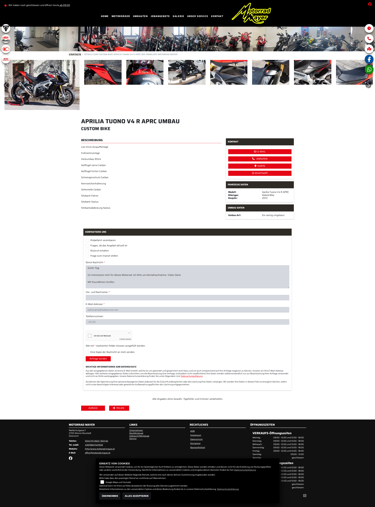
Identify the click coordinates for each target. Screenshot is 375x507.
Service (133, 438)
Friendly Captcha (125, 339)
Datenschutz (196, 439)
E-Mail (262, 151)
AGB (192, 431)
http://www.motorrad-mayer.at (100, 448)
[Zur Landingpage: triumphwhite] (5, 28)
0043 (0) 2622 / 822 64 (96, 441)
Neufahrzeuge (136, 433)
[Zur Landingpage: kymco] (5, 49)
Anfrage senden (98, 358)
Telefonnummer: (95, 316)
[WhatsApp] (369, 69)
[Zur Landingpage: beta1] (5, 38)
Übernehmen (110, 496)
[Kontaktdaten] (369, 38)
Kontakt (217, 16)
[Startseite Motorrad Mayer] (251, 16)
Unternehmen (136, 430)
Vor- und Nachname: (98, 292)
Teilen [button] (120, 408)
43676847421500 (94, 444)
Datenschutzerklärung (192, 376)
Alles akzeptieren (136, 496)
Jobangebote (160, 16)
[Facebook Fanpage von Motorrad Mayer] (370, 4)
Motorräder (121, 16)
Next (368, 85)
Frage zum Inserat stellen (104, 255)
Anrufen (261, 159)
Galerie (178, 16)
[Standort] (369, 49)
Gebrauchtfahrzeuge (139, 436)
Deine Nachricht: (95, 262)
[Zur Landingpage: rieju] (5, 59)
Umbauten (140, 16)
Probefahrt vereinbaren (103, 240)
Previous (7, 85)
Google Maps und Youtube (118, 482)
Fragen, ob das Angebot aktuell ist (108, 245)
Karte (261, 166)
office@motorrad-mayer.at (97, 452)
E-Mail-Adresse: (95, 304)
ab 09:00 (64, 5)
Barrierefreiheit (197, 447)
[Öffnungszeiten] (369, 28)
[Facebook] (369, 59)
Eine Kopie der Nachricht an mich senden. (112, 352)
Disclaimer (195, 443)
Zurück (93, 408)
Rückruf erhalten (99, 250)
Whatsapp (261, 173)
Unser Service (197, 16)
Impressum (195, 435)
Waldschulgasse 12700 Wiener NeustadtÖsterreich (80, 433)
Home (105, 16)
